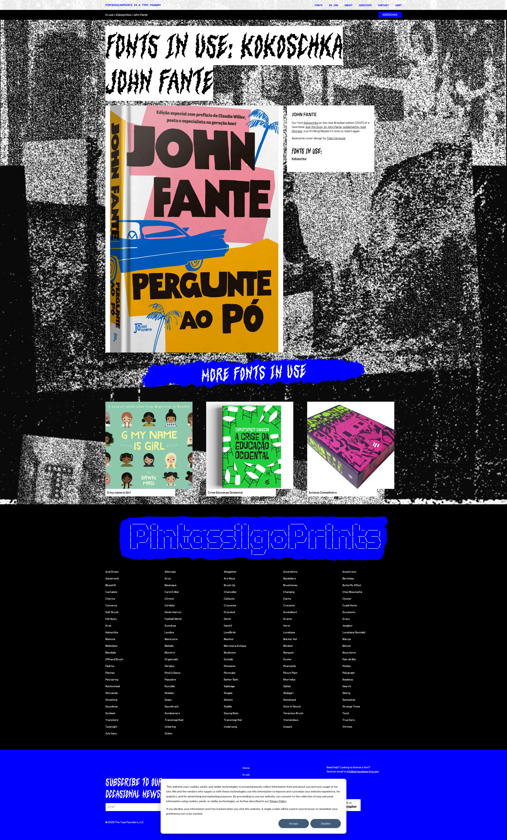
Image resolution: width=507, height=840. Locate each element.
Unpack (287, 726)
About (349, 5)
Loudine (169, 632)
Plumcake (229, 673)
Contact (383, 5)
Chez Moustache (352, 592)
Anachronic (349, 572)
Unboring (170, 726)
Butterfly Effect (351, 585)
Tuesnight (111, 726)
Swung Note (231, 713)
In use (333, 5)
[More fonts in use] (253, 372)
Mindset (288, 646)
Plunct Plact (290, 673)
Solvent (228, 700)
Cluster (347, 598)
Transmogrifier (233, 720)
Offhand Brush (114, 659)
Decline (325, 823)
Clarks (287, 598)
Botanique (170, 585)
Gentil (227, 619)
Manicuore (171, 639)
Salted (287, 686)
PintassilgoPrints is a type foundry (133, 5)
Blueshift (110, 585)
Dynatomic (348, 612)
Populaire (170, 679)
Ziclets (168, 733)
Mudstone (230, 652)
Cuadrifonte (349, 605)
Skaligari (288, 693)
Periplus (169, 666)
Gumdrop (170, 625)
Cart (398, 5)
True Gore (348, 720)
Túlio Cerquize (336, 138)
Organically (171, 659)
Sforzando (111, 693)
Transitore (111, 720)
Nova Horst (349, 652)
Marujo (346, 639)
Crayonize (230, 605)
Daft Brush (112, 612)
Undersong (230, 726)
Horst (286, 625)
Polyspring (111, 679)
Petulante (229, 666)
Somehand (289, 700)
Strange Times (351, 706)
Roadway (347, 679)
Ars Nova (229, 578)
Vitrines (347, 726)
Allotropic (170, 572)
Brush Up (229, 585)
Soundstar (111, 706)
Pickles (346, 666)
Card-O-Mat (172, 592)
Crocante (288, 605)
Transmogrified (174, 720)
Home (246, 768)
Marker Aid (290, 639)
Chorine (110, 598)
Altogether (230, 572)
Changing (288, 592)
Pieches (110, 673)
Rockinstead (112, 686)
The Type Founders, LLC (129, 822)
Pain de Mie (349, 659)
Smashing (111, 700)
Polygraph (348, 673)
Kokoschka (123, 14)
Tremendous (290, 720)
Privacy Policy (278, 801)
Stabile (228, 706)
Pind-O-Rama (172, 673)
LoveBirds (230, 632)
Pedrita (109, 666)
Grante (287, 619)
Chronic (169, 598)
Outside (228, 659)
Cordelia (169, 605)
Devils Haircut (173, 612)
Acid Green (112, 572)
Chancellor (230, 592)
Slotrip (346, 693)
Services (365, 5)
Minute (346, 646)
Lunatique (289, 632)
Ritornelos (289, 679)
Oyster (287, 659)
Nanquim (288, 652)
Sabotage (229, 686)
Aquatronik (112, 578)
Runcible (170, 686)
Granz (346, 619)
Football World (173, 619)
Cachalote (111, 592)
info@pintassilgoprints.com (363, 771)
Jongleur (347, 625)
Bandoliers (289, 578)
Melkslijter (111, 646)
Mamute (110, 639)
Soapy (168, 700)
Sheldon (169, 693)
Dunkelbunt (290, 612)
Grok (108, 625)
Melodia (169, 646)
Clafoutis (229, 598)
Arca (168, 578)
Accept (293, 823)
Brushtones (290, 585)
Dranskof (229, 612)
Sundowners (172, 713)
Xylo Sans (111, 733)
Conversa (111, 605)
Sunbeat (110, 713)
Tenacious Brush (293, 713)
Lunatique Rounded (353, 632)
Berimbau (348, 578)
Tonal (345, 713)
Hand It (228, 625)
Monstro (170, 652)
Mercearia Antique (235, 646)
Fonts (318, 5)
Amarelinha (290, 572)
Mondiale (110, 652)
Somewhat (348, 700)
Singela (228, 693)
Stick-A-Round (291, 706)
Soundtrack (172, 706)
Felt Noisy (111, 619)
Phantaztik (289, 666)
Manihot (228, 639)
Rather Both (231, 679)
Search (346, 686)
